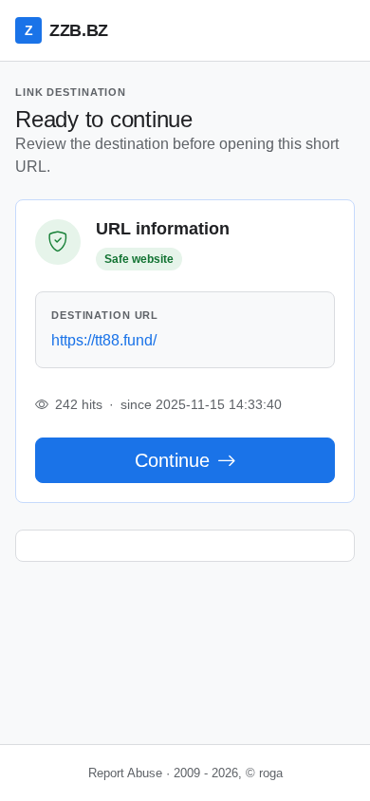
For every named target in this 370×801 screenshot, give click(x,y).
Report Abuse (125, 773)
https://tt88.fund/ (104, 340)
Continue (172, 460)
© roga (264, 773)
